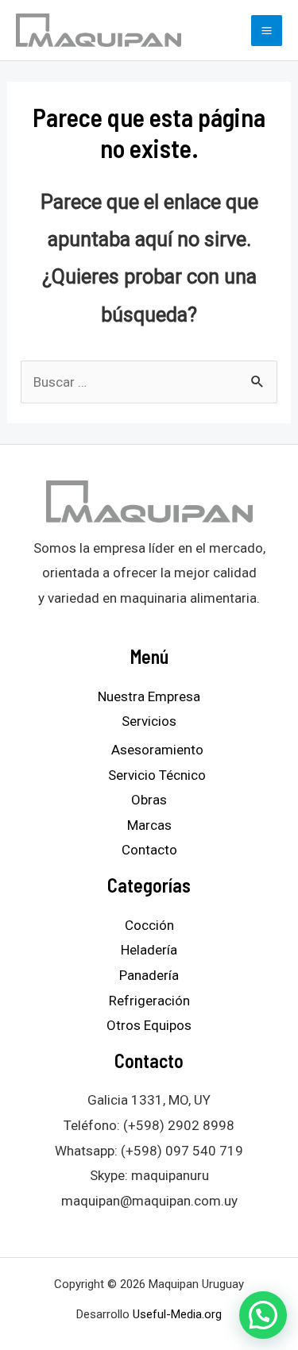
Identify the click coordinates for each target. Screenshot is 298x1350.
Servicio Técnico (157, 775)
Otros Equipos (149, 1025)
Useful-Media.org (177, 1314)
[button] (263, 1315)
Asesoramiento (157, 750)
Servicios (149, 721)
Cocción (149, 925)
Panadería (149, 975)
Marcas (149, 825)
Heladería (149, 950)
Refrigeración (149, 1001)
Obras (149, 800)
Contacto (149, 850)
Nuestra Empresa (149, 696)
